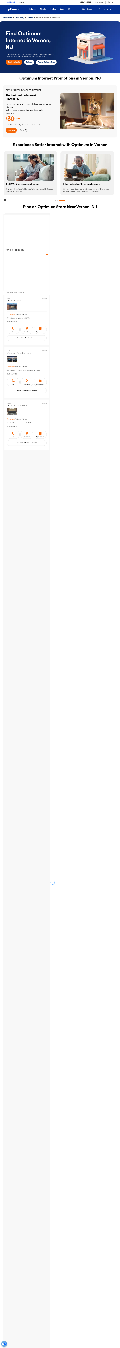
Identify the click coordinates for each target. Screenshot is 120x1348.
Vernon (30, 18)
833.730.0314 (85, 2)
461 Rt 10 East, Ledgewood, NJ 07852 (19, 423)
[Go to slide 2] (57, 200)
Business (21, 2)
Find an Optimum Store (46, 62)
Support (90, 9)
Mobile (43, 9)
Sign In (105, 9)
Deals (62, 9)
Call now (29, 62)
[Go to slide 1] (55, 200)
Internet (32, 9)
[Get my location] (47, 255)
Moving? (110, 2)
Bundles (52, 9)
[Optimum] (13, 9)
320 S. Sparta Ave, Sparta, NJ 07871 (18, 318)
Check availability (14, 62)
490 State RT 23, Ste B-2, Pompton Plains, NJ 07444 (23, 370)
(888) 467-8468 (12, 321)
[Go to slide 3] (62, 200)
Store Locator (99, 2)
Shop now (11, 130)
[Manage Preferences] (4, 1344)
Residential (11, 2)
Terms (22, 130)
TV (69, 9)
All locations (7, 18)
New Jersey (20, 18)
